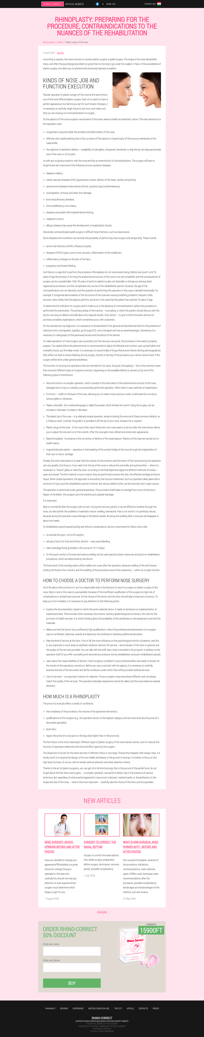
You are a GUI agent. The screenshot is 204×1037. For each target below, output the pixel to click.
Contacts (143, 1008)
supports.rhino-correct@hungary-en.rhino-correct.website (102, 1021)
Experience (78, 1008)
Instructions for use (98, 1008)
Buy (71, 983)
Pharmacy (50, 1008)
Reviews (64, 1008)
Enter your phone (51, 960)
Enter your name (51, 944)
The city (118, 1008)
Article (130, 1008)
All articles (102, 911)
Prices (156, 1008)
